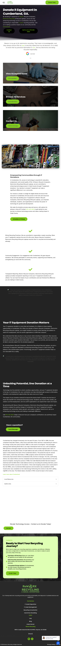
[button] (3, 2)
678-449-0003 (30, 209)
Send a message (13, 126)
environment (6, 26)
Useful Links (7, 484)
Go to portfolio (12, 78)
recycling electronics (20, 43)
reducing (19, 47)
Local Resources (8, 479)
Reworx (21, 16)
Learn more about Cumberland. (11, 474)
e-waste (21, 22)
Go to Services (12, 101)
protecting (38, 47)
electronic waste (27, 47)
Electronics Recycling (9, 18)
